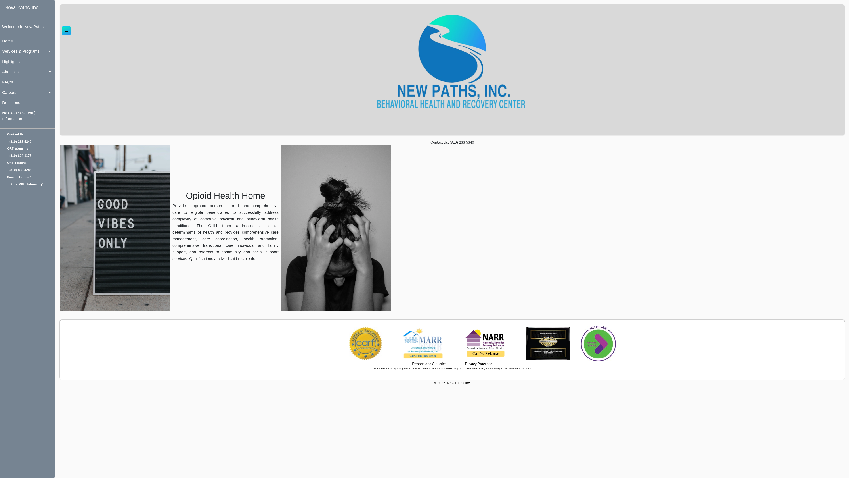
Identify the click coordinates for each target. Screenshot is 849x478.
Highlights (11, 62)
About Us (10, 72)
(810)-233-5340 (20, 141)
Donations (11, 102)
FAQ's (7, 82)
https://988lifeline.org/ (26, 184)
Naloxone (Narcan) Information (19, 116)
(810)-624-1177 (20, 156)
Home (7, 41)
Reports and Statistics (429, 364)
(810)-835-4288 (20, 170)
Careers (9, 92)
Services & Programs (21, 51)
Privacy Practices (478, 364)
